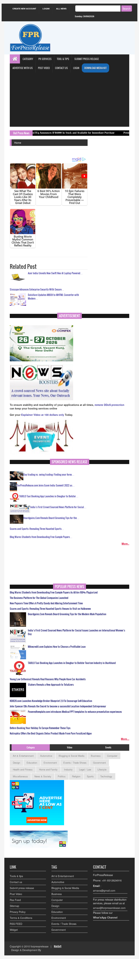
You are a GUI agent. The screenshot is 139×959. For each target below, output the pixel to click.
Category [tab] (31, 747)
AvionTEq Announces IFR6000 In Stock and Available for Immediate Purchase (53, 132)
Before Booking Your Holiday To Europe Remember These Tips (40, 728)
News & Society (42, 776)
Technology (106, 776)
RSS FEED (16, 924)
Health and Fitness (23, 769)
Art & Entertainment (23, 755)
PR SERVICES (45, 59)
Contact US (61, 68)
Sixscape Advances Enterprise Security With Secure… (37, 289)
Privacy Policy (18, 912)
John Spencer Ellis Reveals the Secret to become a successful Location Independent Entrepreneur (58, 706)
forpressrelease (40, 946)
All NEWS (61, 8)
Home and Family (48, 769)
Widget (14, 930)
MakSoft (57, 946)
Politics (62, 776)
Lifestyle (102, 769)
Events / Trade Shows (75, 762)
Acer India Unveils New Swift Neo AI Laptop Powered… (55, 273)
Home (17, 142)
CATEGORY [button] (28, 59)
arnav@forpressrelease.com (109, 908)
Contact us (16, 882)
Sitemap (14, 906)
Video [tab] (69, 747)
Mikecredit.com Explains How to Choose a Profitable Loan (57, 646)
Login (76, 68)
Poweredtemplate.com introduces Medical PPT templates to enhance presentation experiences (75, 712)
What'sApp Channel (105, 917)
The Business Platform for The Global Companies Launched (39, 598)
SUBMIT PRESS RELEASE (86, 59)
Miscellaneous (20, 776)
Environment (50, 762)
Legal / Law (85, 769)
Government (99, 762)
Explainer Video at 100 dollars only (43, 415)
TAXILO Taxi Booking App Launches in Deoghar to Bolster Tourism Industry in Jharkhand (72, 663)
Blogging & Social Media (71, 755)
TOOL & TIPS (63, 59)
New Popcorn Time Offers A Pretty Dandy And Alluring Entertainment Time (46, 603)
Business (96, 755)
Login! (46, 8)
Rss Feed (15, 900)
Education (32, 762)
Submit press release (22, 888)
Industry (68, 769)
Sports (90, 776)
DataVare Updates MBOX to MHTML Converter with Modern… (53, 296)
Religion (76, 776)
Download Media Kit (95, 68)
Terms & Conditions (21, 918)
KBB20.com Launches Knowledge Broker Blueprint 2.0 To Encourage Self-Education (51, 701)
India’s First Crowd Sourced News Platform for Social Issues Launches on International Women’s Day (76, 632)
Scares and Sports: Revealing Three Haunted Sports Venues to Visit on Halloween (50, 608)
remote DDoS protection (109, 405)
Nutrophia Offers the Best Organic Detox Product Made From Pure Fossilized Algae (51, 733)
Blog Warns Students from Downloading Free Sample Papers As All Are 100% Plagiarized (54, 592)
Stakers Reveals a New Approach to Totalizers (51, 684)
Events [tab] (108, 747)
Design (16, 762)
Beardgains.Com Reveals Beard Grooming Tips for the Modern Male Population (67, 614)
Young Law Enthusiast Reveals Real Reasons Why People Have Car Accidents (48, 679)
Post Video (16, 894)
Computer (112, 755)
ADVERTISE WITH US (22, 68)
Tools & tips (16, 876)
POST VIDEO (44, 68)
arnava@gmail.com (104, 890)
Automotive (46, 755)
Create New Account (24, 8)
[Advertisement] (69, 99)
